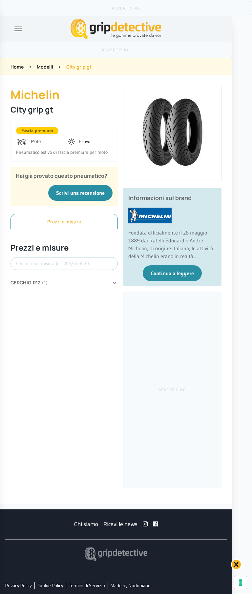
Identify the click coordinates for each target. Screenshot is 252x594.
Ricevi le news (120, 524)
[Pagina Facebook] (155, 524)
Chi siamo (86, 524)
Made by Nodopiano (131, 585)
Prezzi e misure (64, 221)
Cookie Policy (50, 585)
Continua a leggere (172, 273)
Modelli (45, 67)
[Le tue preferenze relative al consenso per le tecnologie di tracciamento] (240, 582)
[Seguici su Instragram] (145, 524)
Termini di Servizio (87, 585)
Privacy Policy (18, 585)
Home (17, 67)
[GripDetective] (116, 554)
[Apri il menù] (18, 29)
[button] (236, 564)
